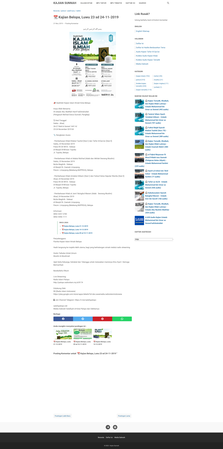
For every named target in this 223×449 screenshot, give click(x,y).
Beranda (101, 437)
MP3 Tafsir (101, 3)
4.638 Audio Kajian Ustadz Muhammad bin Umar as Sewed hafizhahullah (156, 220)
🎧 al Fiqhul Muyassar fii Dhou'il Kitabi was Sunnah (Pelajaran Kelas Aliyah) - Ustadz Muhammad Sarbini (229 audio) (151, 160)
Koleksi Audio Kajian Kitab (147, 56)
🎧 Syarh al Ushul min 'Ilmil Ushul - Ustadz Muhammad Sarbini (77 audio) (156, 174)
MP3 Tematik (116, 3)
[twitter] (83, 319)
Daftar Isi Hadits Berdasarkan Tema (150, 47)
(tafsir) (158, 76)
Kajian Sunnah (64, 3)
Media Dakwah (142, 64)
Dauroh (142, 3)
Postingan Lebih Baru (62, 416)
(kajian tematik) (144, 90)
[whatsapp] (122, 319)
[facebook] (63, 319)
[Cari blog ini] (168, 3)
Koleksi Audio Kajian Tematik (148, 60)
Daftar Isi (130, 3)
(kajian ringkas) (161, 83)
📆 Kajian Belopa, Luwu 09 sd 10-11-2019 (77, 233)
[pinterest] (102, 319)
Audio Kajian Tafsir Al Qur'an (148, 52)
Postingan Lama (124, 416)
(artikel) (158, 87)
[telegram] (108, 427)
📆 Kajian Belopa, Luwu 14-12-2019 (75, 229)
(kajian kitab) (143, 76)
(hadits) (158, 80)
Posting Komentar (71, 23)
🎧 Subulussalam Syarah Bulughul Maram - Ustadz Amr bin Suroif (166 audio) (156, 196)
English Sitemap (142, 31)
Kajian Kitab (86, 3)
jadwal (140, 80)
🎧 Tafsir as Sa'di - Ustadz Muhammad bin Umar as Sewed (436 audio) (156, 185)
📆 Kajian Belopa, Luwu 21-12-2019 (75, 226)
